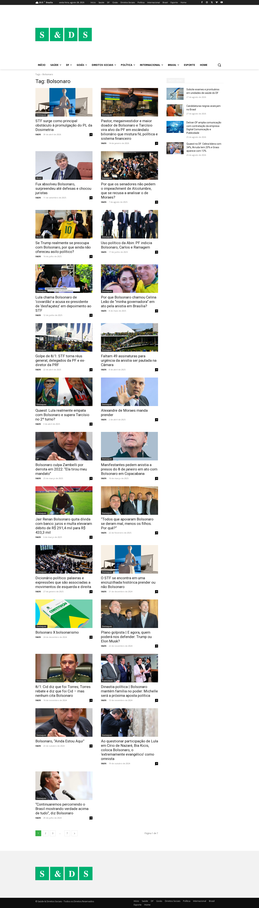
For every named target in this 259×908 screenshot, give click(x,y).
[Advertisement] (158, 34)
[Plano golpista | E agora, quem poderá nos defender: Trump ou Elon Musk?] (129, 613)
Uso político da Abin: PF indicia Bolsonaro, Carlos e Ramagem (126, 245)
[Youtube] (222, 3)
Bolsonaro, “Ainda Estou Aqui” (59, 741)
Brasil (39, 178)
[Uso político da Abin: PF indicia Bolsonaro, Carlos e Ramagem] (129, 224)
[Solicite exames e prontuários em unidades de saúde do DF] (175, 94)
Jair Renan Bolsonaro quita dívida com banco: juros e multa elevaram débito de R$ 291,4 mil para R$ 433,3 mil (63, 526)
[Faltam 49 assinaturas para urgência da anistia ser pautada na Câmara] (129, 337)
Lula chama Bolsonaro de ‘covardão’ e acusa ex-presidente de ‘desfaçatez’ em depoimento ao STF (63, 304)
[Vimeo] (217, 3)
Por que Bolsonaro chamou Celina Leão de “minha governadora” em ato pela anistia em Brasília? (128, 301)
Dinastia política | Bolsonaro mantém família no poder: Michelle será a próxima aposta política (129, 691)
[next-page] (75, 833)
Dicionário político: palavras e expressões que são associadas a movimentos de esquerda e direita (63, 582)
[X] (212, 3)
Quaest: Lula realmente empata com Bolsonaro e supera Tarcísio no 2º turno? (62, 414)
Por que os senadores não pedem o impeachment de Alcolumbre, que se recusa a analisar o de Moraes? (128, 190)
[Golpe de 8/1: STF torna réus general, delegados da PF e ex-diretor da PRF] (63, 337)
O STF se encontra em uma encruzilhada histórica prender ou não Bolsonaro (128, 582)
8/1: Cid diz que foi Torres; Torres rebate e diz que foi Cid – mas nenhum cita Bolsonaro (63, 691)
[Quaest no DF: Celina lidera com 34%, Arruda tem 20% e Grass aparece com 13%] (175, 148)
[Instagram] (207, 3)
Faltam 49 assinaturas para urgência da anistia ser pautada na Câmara (128, 360)
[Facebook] (202, 3)
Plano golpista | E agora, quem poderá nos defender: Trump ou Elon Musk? (126, 636)
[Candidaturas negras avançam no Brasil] (175, 110)
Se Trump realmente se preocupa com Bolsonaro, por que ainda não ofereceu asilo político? (63, 247)
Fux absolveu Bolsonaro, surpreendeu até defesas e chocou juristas (63, 188)
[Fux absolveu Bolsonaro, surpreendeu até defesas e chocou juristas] (63, 165)
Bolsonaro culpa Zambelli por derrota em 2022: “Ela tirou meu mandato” (61, 469)
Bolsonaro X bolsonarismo (57, 632)
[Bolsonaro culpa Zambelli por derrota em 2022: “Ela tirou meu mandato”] (63, 446)
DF (37, 459)
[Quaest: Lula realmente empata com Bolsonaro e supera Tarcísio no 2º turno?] (63, 392)
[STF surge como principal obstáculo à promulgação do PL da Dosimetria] (63, 102)
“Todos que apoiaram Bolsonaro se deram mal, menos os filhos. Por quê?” (127, 523)
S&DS (38, 134)
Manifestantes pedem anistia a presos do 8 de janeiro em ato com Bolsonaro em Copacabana (129, 469)
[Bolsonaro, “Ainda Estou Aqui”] (63, 722)
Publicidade (107, 681)
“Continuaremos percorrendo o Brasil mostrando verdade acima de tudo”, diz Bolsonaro (61, 808)
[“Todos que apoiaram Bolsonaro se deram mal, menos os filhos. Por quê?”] (129, 500)
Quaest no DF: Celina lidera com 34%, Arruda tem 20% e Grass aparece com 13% (203, 147)
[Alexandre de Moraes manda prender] (129, 392)
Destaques (41, 115)
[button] (219, 65)
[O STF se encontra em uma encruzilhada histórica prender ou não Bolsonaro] (129, 559)
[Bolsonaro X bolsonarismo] (63, 613)
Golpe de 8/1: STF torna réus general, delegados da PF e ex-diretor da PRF (60, 360)
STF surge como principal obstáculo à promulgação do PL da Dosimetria (63, 125)
